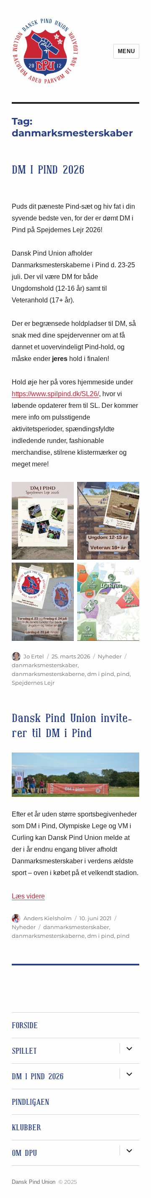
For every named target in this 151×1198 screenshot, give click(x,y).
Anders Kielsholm (47, 918)
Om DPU (24, 1152)
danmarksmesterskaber (45, 665)
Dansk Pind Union (33, 1182)
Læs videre (28, 896)
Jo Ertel (33, 656)
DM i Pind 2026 (37, 1076)
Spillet (24, 1050)
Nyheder (110, 656)
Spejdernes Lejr (33, 682)
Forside (25, 1025)
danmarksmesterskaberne (48, 674)
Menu (126, 51)
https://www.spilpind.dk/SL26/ (55, 393)
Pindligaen (30, 1101)
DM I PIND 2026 (48, 170)
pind (123, 674)
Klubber (26, 1127)
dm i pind (100, 674)
